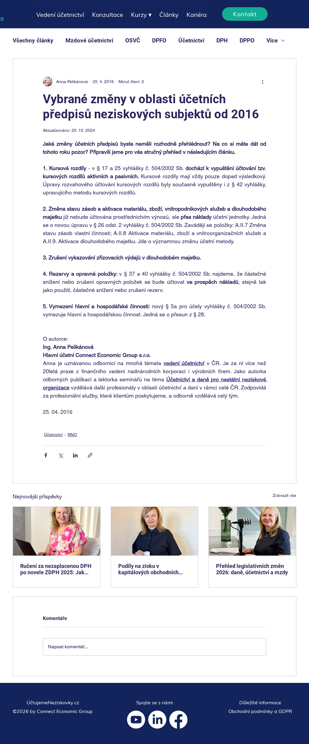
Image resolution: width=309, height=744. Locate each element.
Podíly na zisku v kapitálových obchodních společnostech (148, 569)
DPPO (247, 40)
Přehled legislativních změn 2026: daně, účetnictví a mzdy (252, 569)
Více (272, 40)
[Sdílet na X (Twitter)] (60, 455)
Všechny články (33, 40)
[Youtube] (136, 720)
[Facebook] (178, 720)
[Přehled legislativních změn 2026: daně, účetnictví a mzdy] (252, 531)
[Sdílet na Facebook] (46, 455)
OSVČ (132, 40)
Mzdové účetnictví (89, 40)
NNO (72, 434)
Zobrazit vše (284, 495)
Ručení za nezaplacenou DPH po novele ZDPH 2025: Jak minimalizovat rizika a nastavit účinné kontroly (55, 569)
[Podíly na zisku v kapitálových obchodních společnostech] (154, 531)
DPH (222, 40)
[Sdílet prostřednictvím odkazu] (90, 455)
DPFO (159, 40)
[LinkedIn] (157, 720)
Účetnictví (191, 40)
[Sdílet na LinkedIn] (75, 455)
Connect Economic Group (65, 711)
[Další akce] (262, 81)
